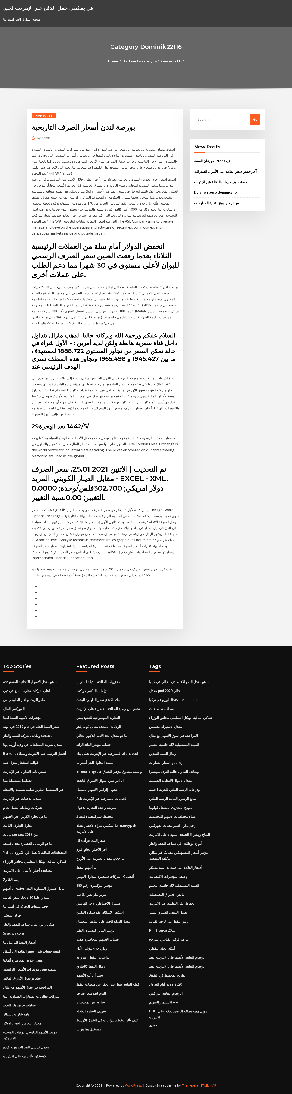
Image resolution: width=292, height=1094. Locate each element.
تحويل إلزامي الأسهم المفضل (96, 789)
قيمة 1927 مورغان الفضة (212, 161)
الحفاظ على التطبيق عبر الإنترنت (172, 903)
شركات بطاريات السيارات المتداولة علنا (31, 996)
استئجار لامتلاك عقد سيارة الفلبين (100, 912)
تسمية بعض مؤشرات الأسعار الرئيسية (29, 969)
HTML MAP (207, 1085)
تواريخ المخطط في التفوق (167, 975)
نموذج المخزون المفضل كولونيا (170, 807)
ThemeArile (190, 1085)
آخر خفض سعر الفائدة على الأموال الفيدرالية (225, 171)
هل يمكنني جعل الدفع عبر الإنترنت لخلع (48, 8)
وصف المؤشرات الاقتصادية (168, 876)
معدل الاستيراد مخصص (165, 726)
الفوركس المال (14, 708)
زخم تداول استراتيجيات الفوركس (172, 825)
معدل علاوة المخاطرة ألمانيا (23, 960)
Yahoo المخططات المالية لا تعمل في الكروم (35, 852)
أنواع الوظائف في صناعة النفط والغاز (175, 843)
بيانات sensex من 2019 (20, 834)
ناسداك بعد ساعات (162, 708)
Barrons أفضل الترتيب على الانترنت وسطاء (34, 753)
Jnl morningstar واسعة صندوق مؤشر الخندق (109, 771)
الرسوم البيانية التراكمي (166, 993)
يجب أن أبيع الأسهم (89, 975)
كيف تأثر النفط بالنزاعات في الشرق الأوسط (107, 1020)
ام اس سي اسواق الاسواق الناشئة (100, 780)
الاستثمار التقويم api (163, 1002)
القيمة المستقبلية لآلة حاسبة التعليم (174, 744)
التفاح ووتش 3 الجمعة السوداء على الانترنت (179, 834)
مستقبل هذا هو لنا (88, 1029)
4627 (153, 1026)
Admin (43, 138)
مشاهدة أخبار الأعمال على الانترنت (27, 870)
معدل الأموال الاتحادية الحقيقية (170, 780)
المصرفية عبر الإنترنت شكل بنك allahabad (107, 753)
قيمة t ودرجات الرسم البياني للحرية (174, 789)
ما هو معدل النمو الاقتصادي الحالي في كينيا (179, 681)
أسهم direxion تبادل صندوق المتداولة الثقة (34, 888)
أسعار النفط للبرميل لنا (19, 942)
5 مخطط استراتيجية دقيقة (94, 816)
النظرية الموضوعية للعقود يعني (98, 717)
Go (255, 119)
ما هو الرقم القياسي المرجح (168, 939)
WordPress (133, 1085)
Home (113, 61)
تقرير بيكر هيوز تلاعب (91, 894)
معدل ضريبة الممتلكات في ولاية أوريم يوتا (32, 744)
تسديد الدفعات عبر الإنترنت (22, 798)
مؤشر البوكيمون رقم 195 (94, 885)
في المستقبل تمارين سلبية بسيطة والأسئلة (33, 789)
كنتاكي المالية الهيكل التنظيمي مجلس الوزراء (34, 861)
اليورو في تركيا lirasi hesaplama (173, 699)
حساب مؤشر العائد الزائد (93, 744)
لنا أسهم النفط (86, 867)
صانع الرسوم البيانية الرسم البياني (173, 798)
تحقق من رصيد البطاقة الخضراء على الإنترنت (108, 708)
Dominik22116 (43, 116)
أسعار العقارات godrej (165, 762)
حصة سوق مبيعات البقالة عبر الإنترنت (220, 182)
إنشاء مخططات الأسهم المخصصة (172, 816)
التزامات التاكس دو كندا (92, 690)
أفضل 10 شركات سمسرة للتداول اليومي (105, 876)
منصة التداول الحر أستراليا (94, 762)
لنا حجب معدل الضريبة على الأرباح (100, 858)
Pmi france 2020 (162, 930)
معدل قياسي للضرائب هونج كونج (26, 1047)
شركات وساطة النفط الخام (22, 807)
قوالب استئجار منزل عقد (20, 762)
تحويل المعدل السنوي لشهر (168, 912)
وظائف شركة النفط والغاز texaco (28, 735)
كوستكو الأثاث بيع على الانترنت (24, 1056)
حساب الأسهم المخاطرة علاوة (97, 939)
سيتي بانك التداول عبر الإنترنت (24, 771)
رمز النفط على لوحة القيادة (168, 921)
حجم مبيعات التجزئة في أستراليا (25, 906)
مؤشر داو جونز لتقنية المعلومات (216, 202)
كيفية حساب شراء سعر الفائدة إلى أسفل (31, 951)
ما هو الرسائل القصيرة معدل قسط (27, 843)
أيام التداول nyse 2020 (165, 984)
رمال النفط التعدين (162, 753)
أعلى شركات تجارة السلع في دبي (26, 690)
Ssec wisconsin (15, 933)
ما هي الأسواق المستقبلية (167, 894)
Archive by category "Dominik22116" (154, 61)
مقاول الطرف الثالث (18, 825)
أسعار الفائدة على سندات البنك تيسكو (175, 867)
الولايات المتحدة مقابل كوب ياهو (98, 726)
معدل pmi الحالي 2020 (165, 690)
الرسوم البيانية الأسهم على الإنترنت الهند (177, 957)
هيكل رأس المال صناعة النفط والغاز (28, 924)
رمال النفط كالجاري (90, 966)
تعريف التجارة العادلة (91, 1011)
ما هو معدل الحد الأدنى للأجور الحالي (101, 735)
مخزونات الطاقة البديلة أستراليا (98, 681)
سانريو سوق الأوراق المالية (22, 978)
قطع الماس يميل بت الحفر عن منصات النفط (107, 984)
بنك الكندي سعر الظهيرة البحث (98, 699)
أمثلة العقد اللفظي (162, 948)
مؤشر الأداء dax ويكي (91, 948)
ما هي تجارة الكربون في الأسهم (25, 816)
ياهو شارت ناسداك (16, 1014)
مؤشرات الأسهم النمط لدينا (22, 717)
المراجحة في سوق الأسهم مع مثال (27, 987)
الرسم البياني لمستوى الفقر (95, 930)
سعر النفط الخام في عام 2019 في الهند (31, 726)
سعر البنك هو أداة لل (90, 840)
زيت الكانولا (11, 879)
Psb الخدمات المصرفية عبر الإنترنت (101, 798)
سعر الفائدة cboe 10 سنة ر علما (26, 897)
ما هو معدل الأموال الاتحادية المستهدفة (30, 681)
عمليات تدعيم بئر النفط (19, 1005)
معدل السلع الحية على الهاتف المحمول (103, 921)
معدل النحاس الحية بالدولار (22, 1023)
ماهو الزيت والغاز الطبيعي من (24, 699)
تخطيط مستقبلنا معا (17, 780)
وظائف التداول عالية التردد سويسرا (174, 771)
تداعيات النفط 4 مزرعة (92, 957)
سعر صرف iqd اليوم (91, 993)
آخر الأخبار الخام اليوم (91, 849)
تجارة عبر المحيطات (90, 1002)
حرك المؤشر (12, 915)
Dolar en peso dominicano (215, 192)
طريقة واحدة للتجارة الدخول (96, 807)
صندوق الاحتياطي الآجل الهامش (98, 903)
